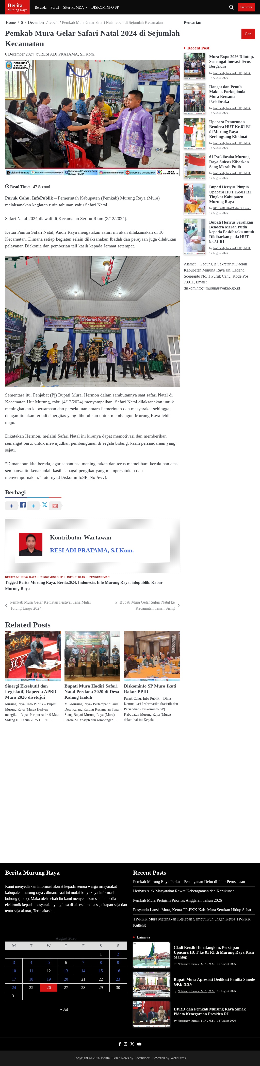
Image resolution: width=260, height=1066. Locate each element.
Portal (55, 7)
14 (83, 971)
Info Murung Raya (113, 582)
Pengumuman (99, 577)
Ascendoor (142, 1058)
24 (14, 987)
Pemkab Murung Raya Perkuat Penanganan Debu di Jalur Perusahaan (189, 881)
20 (66, 979)
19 (49, 979)
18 (31, 979)
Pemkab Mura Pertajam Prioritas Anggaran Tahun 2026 (177, 900)
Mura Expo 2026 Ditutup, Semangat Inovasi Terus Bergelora (231, 62)
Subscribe (246, 7)
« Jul (64, 1009)
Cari (248, 34)
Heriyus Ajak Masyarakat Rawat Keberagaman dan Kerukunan (184, 891)
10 (14, 971)
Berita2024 (66, 582)
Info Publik (76, 577)
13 (66, 971)
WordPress (178, 1058)
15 (101, 971)
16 (118, 971)
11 (31, 971)
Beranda (40, 7)
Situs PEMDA (73, 7)
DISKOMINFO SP (105, 7)
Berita (15, 5)
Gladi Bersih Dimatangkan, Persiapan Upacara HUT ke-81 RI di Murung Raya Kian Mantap (214, 952)
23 (118, 979)
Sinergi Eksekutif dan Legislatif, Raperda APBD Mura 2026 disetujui (30, 691)
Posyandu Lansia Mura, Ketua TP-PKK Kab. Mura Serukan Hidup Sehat (192, 910)
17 (14, 979)
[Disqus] (92, 792)
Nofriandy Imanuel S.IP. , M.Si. (232, 73)
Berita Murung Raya (20, 577)
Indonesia (86, 582)
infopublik (140, 582)
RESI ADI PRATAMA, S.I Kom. (67, 54)
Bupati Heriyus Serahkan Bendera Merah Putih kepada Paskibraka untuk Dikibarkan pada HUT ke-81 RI (231, 232)
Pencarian (192, 22)
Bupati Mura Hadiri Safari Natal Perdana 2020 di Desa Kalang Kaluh (91, 691)
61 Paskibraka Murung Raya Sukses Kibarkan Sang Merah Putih (229, 162)
